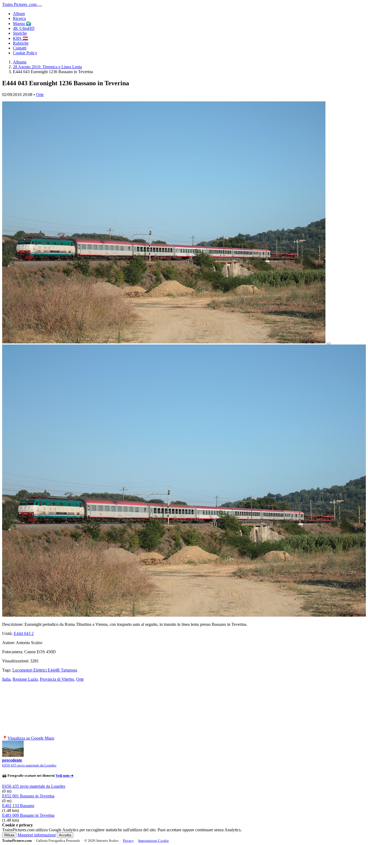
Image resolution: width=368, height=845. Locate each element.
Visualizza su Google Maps (31, 738)
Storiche (20, 33)
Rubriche (21, 43)
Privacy (128, 841)
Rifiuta (9, 835)
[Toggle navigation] (40, 6)
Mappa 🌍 (22, 23)
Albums (19, 62)
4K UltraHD (23, 28)
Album (19, 13)
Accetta (65, 835)
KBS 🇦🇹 (20, 38)
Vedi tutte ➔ (64, 775)
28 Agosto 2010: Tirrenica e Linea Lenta (47, 67)
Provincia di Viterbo (57, 679)
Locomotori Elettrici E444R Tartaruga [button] (44, 670)
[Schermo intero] (329, 343)
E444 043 (24, 633)
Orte (40, 94)
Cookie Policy (25, 53)
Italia (6, 679)
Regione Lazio (25, 679)
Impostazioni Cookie (153, 841)
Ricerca (19, 18)
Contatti (19, 48)
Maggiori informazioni (37, 835)
